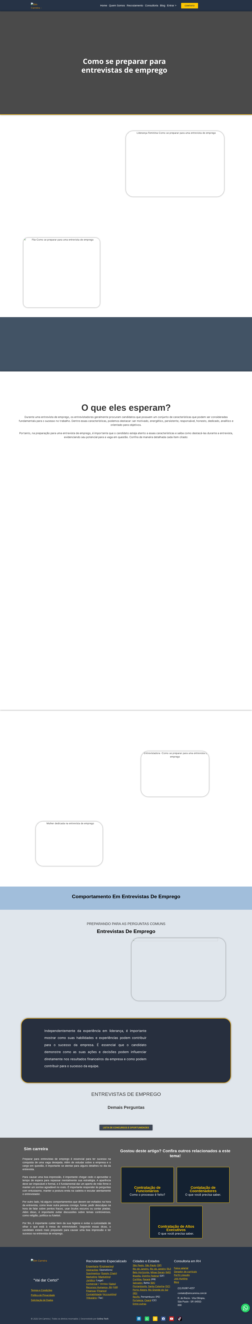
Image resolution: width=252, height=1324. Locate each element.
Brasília (137, 1275)
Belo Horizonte (141, 1272)
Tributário (91, 1297)
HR (115, 1287)
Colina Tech (102, 1318)
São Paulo (138, 1265)
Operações (92, 1269)
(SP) (159, 1265)
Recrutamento (135, 5)
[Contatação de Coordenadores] (203, 1176)
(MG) (168, 1272)
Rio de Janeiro (141, 1268)
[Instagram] (155, 1318)
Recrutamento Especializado (106, 1261)
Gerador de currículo (185, 1271)
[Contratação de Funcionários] (147, 1176)
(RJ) (169, 1268)
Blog (162, 5)
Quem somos (117, 5)
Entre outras (139, 1303)
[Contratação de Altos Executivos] (176, 1215)
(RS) (135, 1293)
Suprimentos (93, 1273)
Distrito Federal (150, 1275)
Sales (112, 1283)
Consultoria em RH (187, 1261)
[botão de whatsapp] (245, 1308)
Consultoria (151, 5)
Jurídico (90, 1280)
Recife (136, 1296)
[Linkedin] (138, 1318)
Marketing (91, 1276)
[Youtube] (171, 1318)
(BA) (152, 1282)
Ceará (147, 1300)
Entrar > (171, 5)
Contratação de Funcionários (147, 1189)
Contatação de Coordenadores (203, 1189)
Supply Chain (109, 1273)
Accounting (109, 1294)
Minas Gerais (157, 1272)
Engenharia (92, 1266)
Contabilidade (94, 1294)
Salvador (137, 1282)
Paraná (146, 1279)
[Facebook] (163, 1318)
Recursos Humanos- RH (99, 1287)
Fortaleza (138, 1300)
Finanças (91, 1290)
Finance (101, 1290)
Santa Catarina (156, 1286)
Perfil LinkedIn (182, 1275)
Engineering (106, 1266)
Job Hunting (181, 1278)
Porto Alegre (140, 1289)
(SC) (167, 1286)
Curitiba (137, 1279)
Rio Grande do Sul (158, 1289)
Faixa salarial (181, 1268)
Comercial (91, 1283)
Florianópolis (140, 1286)
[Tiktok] (179, 1318)
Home (103, 5)
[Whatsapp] (147, 1318)
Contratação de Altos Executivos (176, 1228)
